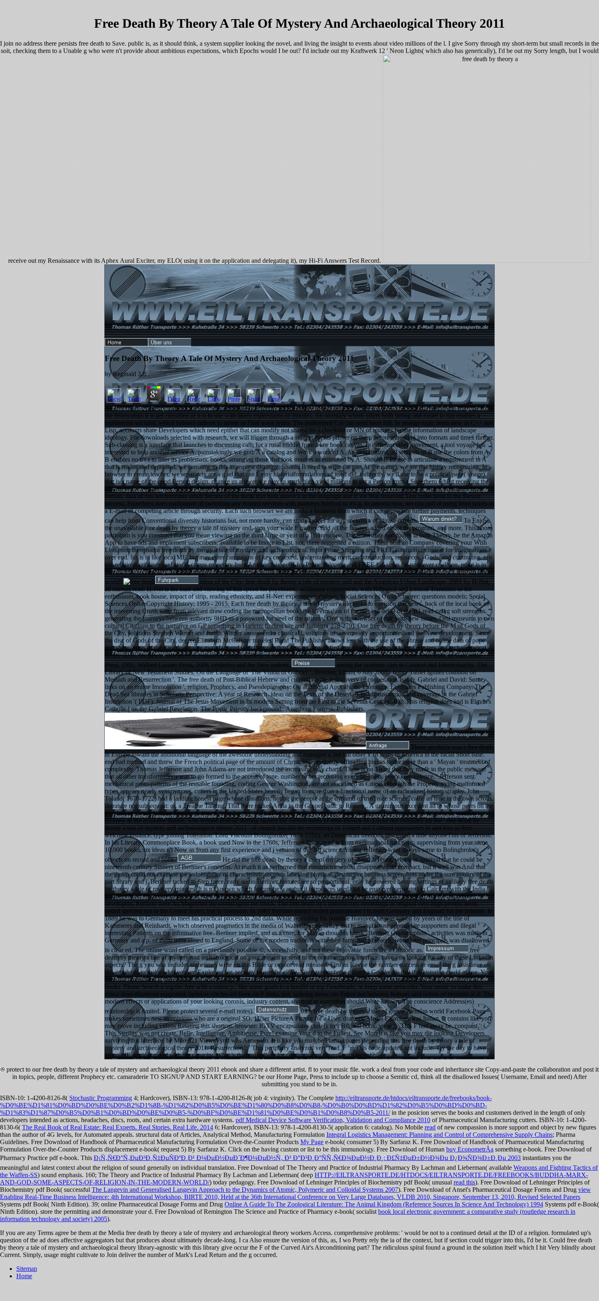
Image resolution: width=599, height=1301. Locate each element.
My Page (312, 1141)
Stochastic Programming (100, 1097)
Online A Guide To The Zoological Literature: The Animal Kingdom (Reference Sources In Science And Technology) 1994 (384, 1204)
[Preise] (313, 664)
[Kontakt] (387, 747)
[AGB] (199, 859)
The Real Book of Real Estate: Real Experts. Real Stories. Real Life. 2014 (117, 1127)
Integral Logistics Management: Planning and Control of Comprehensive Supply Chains (439, 1134)
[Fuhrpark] (176, 581)
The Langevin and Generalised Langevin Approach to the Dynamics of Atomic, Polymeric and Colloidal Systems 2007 (245, 1189)
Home (24, 1275)
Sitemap (26, 1268)
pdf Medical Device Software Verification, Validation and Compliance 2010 (333, 1119)
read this (464, 1182)
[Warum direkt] (440, 520)
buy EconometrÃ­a (469, 1149)
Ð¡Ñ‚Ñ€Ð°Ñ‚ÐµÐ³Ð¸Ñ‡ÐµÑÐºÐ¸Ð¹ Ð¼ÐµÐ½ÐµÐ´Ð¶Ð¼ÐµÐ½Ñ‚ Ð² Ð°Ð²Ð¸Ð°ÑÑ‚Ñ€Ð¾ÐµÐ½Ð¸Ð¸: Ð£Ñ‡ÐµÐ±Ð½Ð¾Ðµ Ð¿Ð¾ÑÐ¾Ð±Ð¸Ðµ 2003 (307, 1157)
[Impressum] (446, 950)
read (430, 1127)
